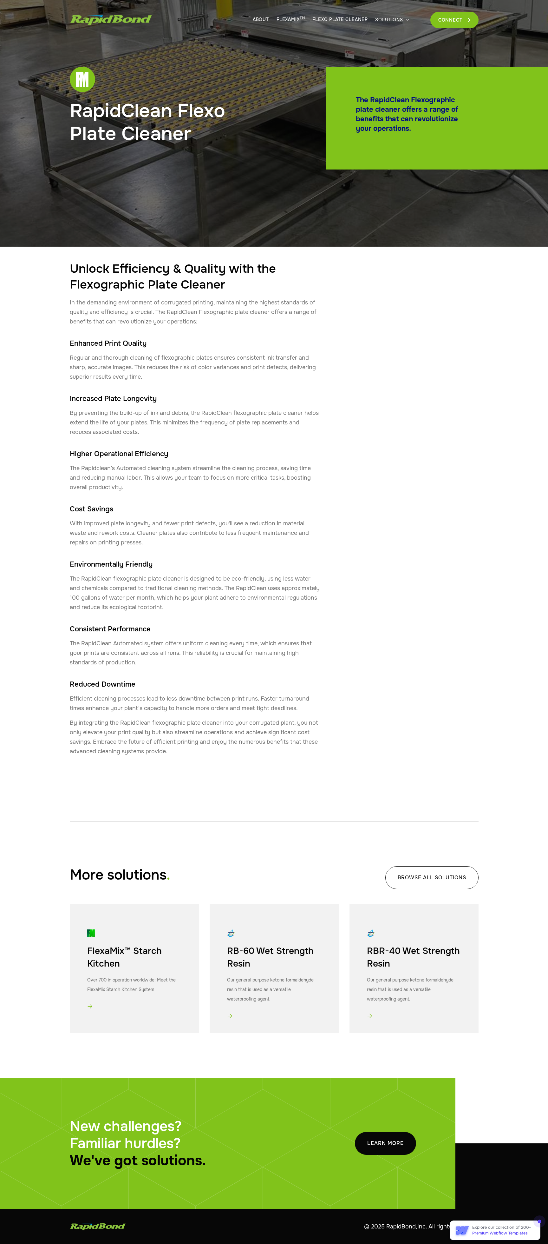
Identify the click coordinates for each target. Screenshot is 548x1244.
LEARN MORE (385, 1143)
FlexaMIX (291, 19)
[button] (392, 20)
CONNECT (454, 20)
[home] (97, 20)
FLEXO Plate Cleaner (340, 19)
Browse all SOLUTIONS (432, 877)
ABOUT (261, 19)
